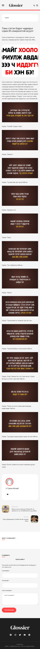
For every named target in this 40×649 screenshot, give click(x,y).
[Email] (8, 494)
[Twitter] (20, 635)
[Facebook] (11, 635)
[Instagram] (15, 635)
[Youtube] (25, 635)
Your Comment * (7, 590)
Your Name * (6, 571)
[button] (3, 5)
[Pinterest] (29, 635)
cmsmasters (20, 644)
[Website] (11, 494)
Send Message (9, 610)
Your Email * (5, 580)
